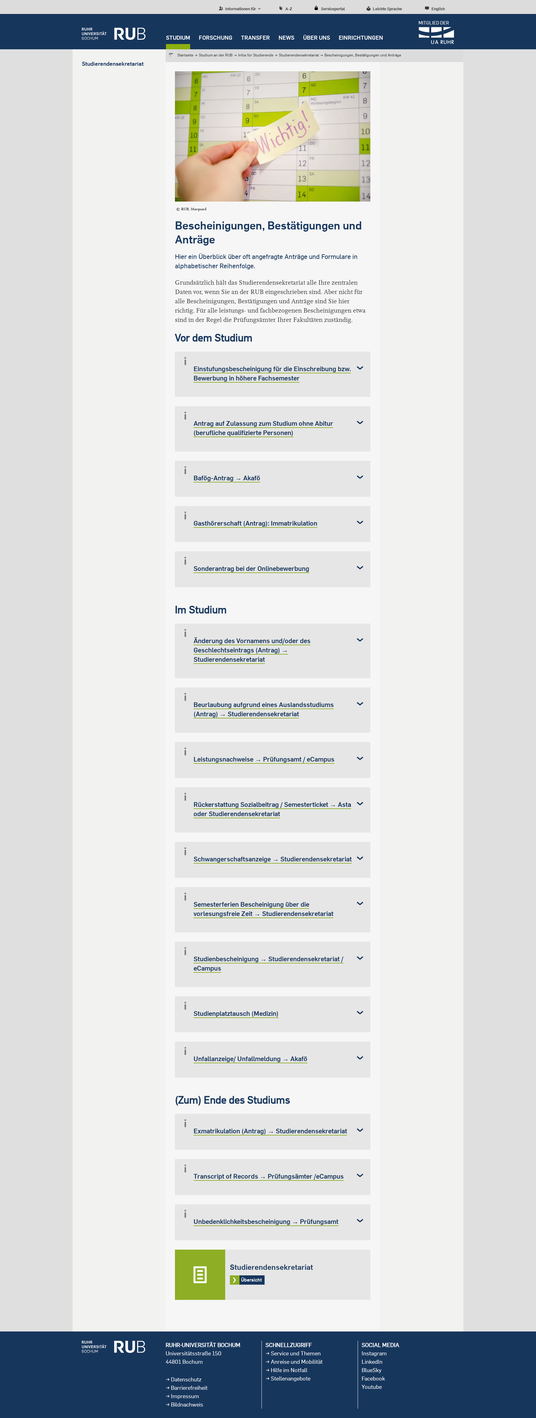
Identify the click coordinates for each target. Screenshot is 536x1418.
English (438, 8)
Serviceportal (333, 8)
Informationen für (240, 8)
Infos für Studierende (255, 55)
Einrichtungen (361, 37)
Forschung (215, 37)
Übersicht (272, 1275)
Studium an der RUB (216, 55)
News (286, 37)
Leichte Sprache (387, 8)
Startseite (185, 55)
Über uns (316, 37)
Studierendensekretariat (299, 55)
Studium (178, 37)
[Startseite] (113, 31)
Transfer (255, 37)
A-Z (288, 8)
